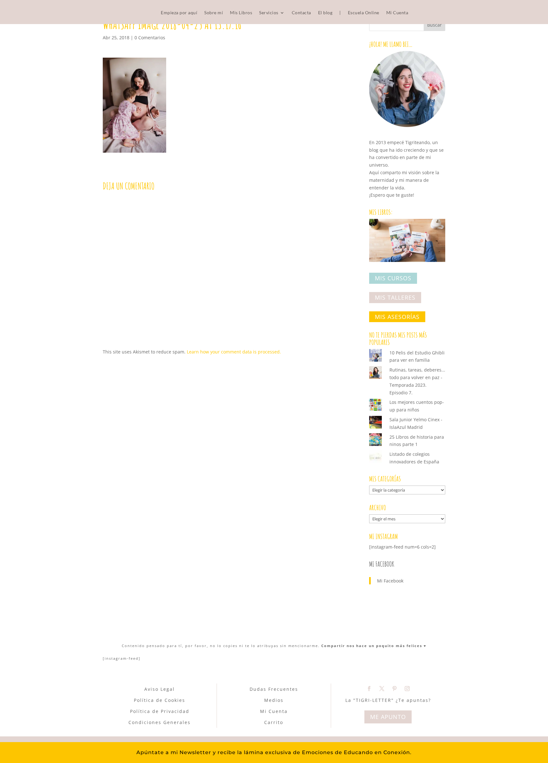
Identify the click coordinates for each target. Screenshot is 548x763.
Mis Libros (241, 12)
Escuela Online (363, 12)
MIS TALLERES (395, 297)
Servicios (268, 12)
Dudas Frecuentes (274, 689)
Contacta (301, 12)
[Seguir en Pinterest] (394, 689)
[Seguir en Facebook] (369, 689)
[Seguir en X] (382, 689)
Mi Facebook (381, 564)
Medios (274, 700)
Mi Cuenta (397, 12)
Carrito (273, 722)
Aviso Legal (159, 689)
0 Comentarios (149, 38)
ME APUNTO (388, 717)
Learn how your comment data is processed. (234, 352)
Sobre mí (213, 12)
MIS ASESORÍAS (397, 317)
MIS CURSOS (393, 278)
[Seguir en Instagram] (407, 689)
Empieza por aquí (179, 12)
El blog (325, 12)
